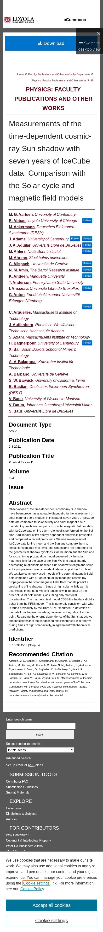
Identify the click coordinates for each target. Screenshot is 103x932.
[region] (51, 891)
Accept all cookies (52, 905)
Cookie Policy (32, 889)
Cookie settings (36, 883)
